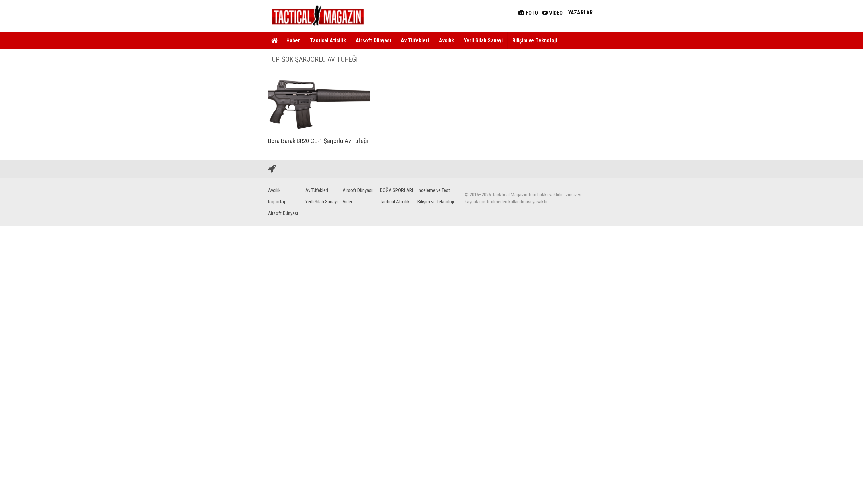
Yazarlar (580, 12)
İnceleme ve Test (433, 190)
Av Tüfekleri (415, 40)
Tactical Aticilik (328, 40)
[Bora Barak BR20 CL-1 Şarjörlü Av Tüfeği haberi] (319, 104)
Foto (531, 13)
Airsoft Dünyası (373, 40)
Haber (293, 40)
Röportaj (276, 202)
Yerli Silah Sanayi (483, 40)
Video (555, 13)
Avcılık (446, 40)
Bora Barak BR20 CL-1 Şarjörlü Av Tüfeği (318, 141)
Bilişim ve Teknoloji (534, 40)
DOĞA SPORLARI (396, 190)
